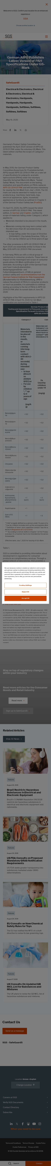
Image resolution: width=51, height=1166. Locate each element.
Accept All (25, 598)
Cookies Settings (25, 585)
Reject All (25, 592)
